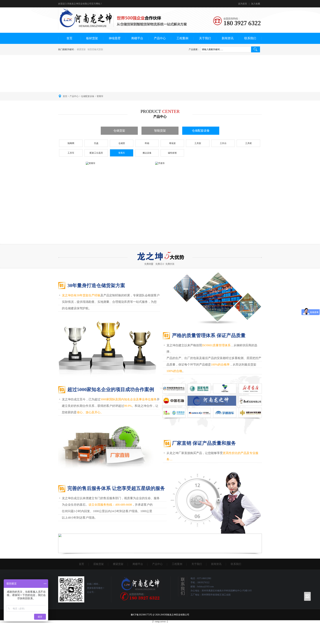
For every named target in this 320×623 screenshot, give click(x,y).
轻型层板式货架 (95, 49)
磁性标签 (172, 153)
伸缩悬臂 (115, 38)
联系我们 (250, 38)
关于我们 (205, 38)
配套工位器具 (96, 153)
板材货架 (92, 38)
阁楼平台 (137, 38)
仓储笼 (121, 143)
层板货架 (98, 564)
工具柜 (248, 143)
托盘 (96, 143)
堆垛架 (172, 143)
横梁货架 (81, 49)
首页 (69, 38)
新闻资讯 (228, 38)
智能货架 (160, 130)
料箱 (147, 143)
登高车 (100, 96)
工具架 (197, 143)
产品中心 (160, 38)
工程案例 (182, 38)
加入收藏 (255, 3)
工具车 (71, 153)
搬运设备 (147, 153)
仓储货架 (119, 130)
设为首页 (242, 3)
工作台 (223, 143)
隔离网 (71, 143)
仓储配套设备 (87, 96)
